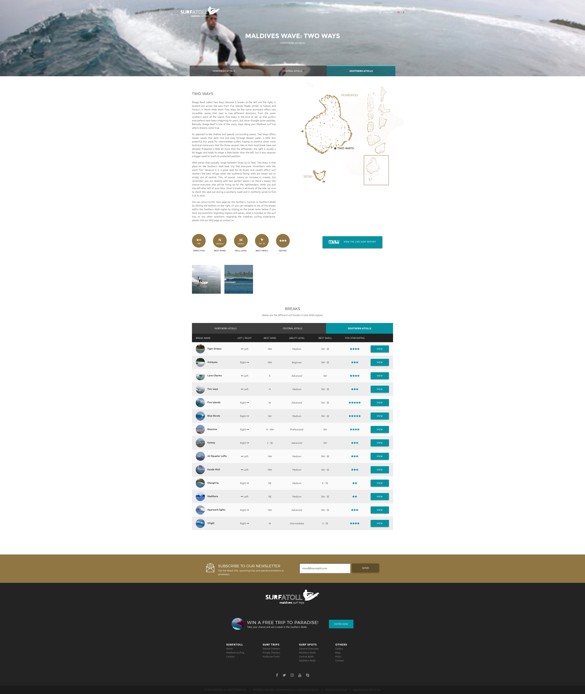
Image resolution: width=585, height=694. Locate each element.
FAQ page (214, 220)
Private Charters (271, 652)
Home (229, 648)
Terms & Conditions (336, 690)
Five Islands (236, 105)
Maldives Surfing (235, 652)
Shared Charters (271, 648)
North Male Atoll (213, 109)
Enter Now (341, 624)
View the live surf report (349, 241)
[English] (399, 12)
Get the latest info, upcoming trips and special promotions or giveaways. (251, 570)
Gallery (339, 648)
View (380, 349)
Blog (337, 652)
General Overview (309, 648)
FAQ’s (338, 656)
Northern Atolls (224, 71)
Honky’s (196, 109)
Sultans (267, 105)
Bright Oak (375, 690)
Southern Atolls (361, 71)
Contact (230, 656)
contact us (228, 220)
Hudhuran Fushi (271, 656)
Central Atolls (292, 71)
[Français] (402, 12)
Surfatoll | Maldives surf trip (200, 11)
